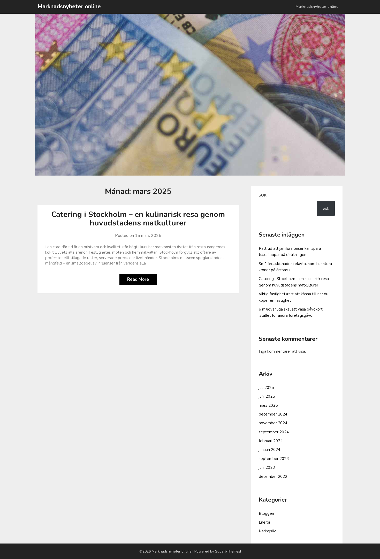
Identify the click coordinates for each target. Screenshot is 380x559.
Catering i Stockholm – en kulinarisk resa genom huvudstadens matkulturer (138, 218)
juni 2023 (267, 467)
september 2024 (274, 432)
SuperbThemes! (228, 551)
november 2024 (273, 423)
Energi (264, 522)
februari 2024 (271, 440)
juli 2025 (266, 387)
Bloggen (266, 513)
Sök (263, 195)
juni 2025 (267, 396)
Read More (138, 279)
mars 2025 (268, 405)
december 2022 (273, 476)
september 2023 (274, 458)
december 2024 (273, 414)
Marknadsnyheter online (69, 6)
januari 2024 (269, 449)
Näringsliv (267, 531)
